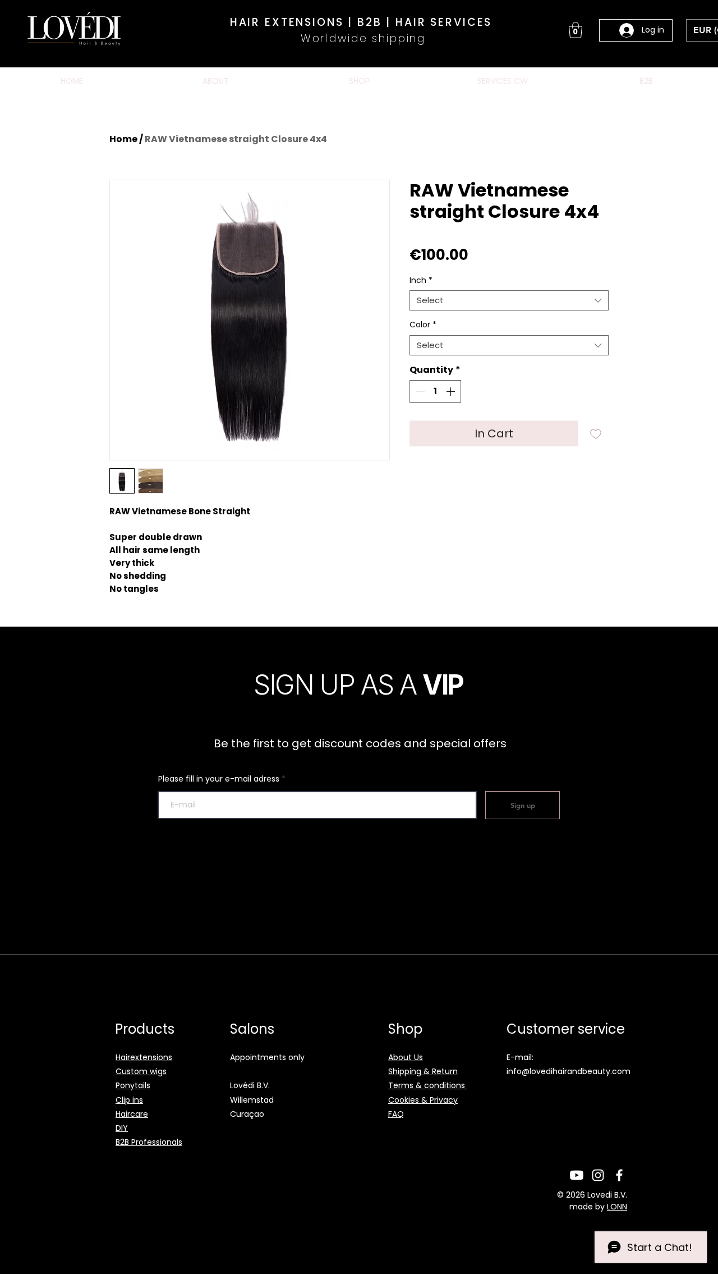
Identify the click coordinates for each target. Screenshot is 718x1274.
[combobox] (509, 300)
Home (123, 139)
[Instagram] (598, 1175)
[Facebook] (619, 1175)
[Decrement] (419, 391)
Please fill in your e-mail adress (218, 779)
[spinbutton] (435, 391)
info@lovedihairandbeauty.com (568, 1071)
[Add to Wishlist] (596, 433)
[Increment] (451, 391)
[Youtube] (576, 1175)
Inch (420, 280)
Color (422, 324)
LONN (617, 1206)
